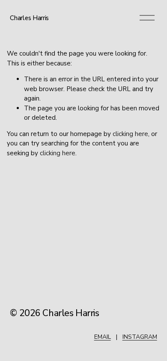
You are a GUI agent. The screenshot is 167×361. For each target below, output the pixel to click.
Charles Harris (29, 18)
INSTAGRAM (139, 337)
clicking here (130, 134)
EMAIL (102, 337)
